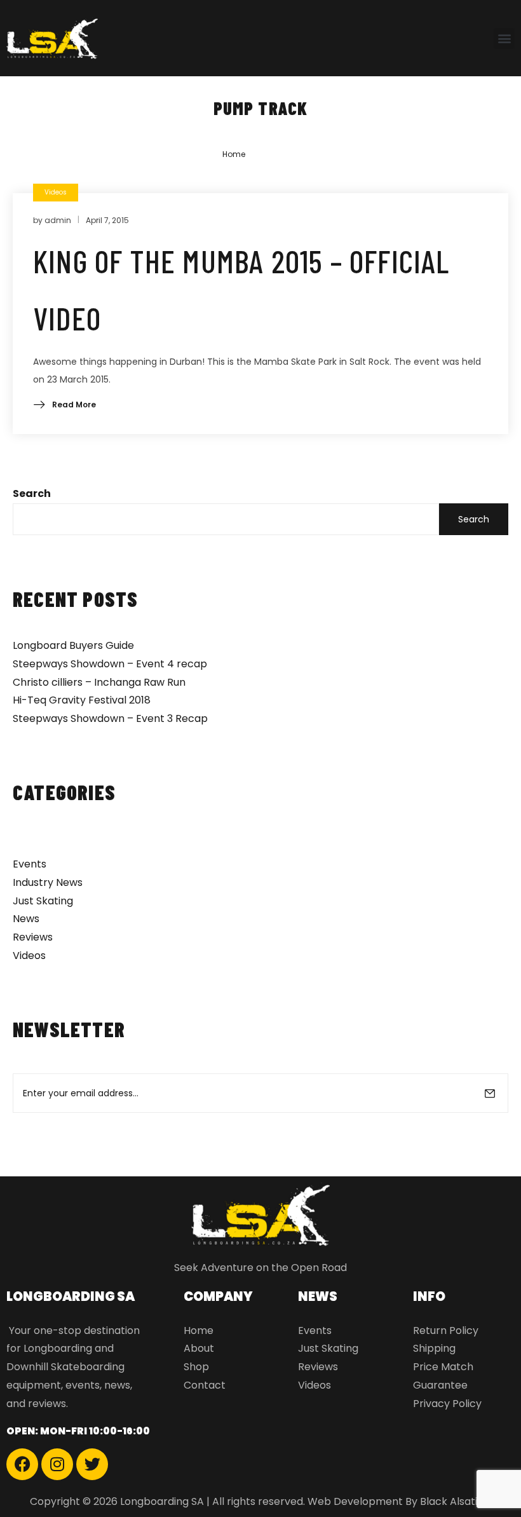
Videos (29, 955)
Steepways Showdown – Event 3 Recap (110, 718)
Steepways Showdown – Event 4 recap (110, 663)
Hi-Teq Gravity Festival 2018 (82, 700)
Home (233, 154)
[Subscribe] (490, 1093)
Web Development (355, 1501)
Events (29, 864)
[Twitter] (92, 1464)
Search (32, 493)
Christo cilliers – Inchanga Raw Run (99, 682)
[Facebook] (22, 1464)
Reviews (33, 937)
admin (57, 220)
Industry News (48, 882)
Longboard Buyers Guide (73, 645)
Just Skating (43, 901)
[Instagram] (57, 1464)
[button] (504, 38)
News (26, 918)
